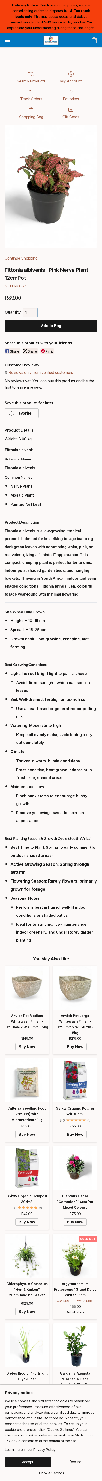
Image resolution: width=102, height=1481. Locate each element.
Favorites (71, 98)
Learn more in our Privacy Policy (30, 1450)
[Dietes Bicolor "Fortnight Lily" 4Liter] (27, 1345)
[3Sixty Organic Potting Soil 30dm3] (75, 1080)
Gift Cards (70, 116)
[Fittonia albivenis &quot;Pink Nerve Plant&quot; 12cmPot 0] (51, 186)
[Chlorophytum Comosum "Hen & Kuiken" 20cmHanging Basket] (27, 1256)
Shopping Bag (31, 116)
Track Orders (31, 98)
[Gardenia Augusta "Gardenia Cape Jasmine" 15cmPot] (75, 1345)
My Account (71, 81)
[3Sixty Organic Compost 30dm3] (27, 1168)
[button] (51, 40)
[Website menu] (7, 40)
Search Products (31, 81)
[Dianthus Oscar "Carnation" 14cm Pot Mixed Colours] (75, 1168)
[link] (51, 1471)
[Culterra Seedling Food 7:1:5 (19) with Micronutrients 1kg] (27, 1080)
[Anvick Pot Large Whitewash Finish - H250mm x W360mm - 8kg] (75, 988)
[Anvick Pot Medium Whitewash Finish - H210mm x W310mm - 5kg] (27, 988)
